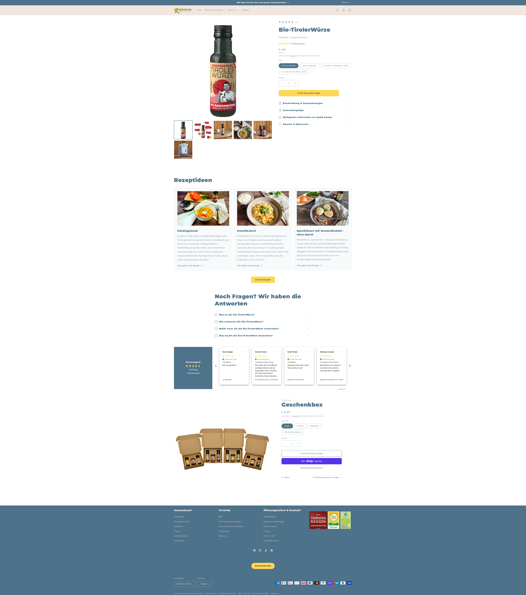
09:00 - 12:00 (269, 536)
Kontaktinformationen (260, 593)
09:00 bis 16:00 (270, 526)
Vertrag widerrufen (263, 566)
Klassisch (314, 426)
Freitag (267, 531)
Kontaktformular (271, 541)
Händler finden (180, 536)
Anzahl (281, 77)
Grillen (300, 426)
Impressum (179, 541)
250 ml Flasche (310, 65)
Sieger (287, 426)
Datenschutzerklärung (227, 593)
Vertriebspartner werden (230, 521)
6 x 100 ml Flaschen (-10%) (335, 65)
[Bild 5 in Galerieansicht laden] (243, 130)
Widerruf (222, 536)
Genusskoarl (184, 594)
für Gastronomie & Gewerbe (231, 526)
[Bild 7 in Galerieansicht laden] (262, 130)
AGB (239, 593)
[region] (282, 365)
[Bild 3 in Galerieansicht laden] (223, 130)
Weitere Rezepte (263, 279)
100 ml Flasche (289, 65)
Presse (177, 531)
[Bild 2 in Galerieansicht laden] (203, 130)
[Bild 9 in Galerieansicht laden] (183, 150)
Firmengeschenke (182, 521)
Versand (293, 55)
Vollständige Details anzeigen (326, 477)
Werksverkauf (270, 516)
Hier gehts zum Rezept (188, 265)
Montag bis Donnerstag (274, 521)
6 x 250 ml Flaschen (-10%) (294, 71)
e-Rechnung (224, 531)
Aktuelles (178, 526)
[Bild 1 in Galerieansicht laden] (183, 130)
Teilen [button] (287, 477)
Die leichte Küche (292, 432)
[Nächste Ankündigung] (298, 2)
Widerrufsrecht (211, 593)
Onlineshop (179, 516)
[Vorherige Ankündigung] (228, 2)
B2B (220, 516)
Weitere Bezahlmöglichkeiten (312, 468)
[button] (215, 10)
